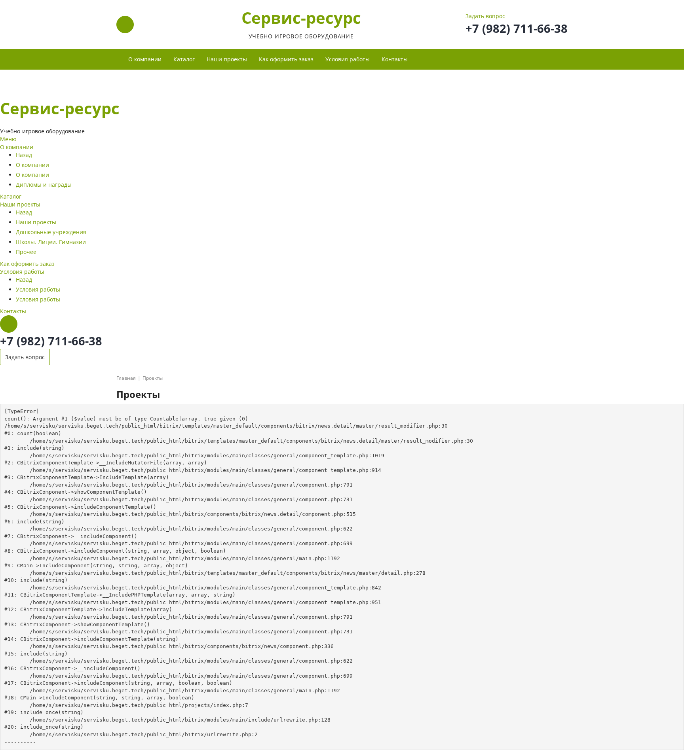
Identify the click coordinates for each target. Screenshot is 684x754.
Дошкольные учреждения (51, 232)
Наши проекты (20, 204)
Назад (24, 155)
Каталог (184, 59)
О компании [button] (145, 59)
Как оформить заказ (286, 59)
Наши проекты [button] (227, 59)
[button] (420, 55)
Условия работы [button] (347, 59)
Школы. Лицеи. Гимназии (51, 242)
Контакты (395, 59)
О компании (16, 147)
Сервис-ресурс (301, 17)
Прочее (26, 252)
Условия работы (22, 271)
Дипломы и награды (44, 184)
